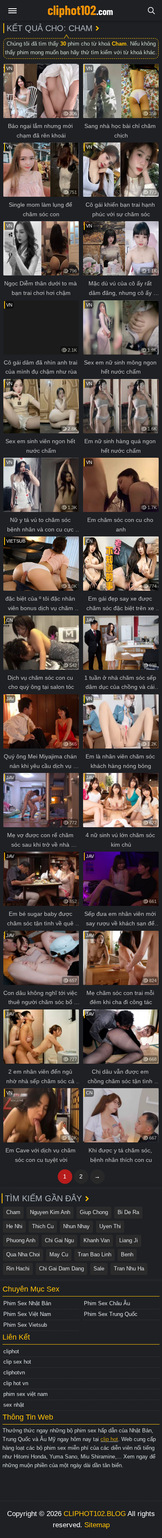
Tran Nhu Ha (129, 1268)
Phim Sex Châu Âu (107, 1303)
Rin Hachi (17, 1268)
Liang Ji (128, 1240)
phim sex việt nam (25, 1394)
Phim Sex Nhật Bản (27, 1303)
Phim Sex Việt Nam (27, 1314)
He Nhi (14, 1226)
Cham (13, 1212)
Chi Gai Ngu (59, 1240)
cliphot (11, 1351)
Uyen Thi (110, 1226)
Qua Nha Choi (23, 1254)
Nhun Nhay (76, 1226)
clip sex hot (17, 1362)
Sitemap (97, 1525)
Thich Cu (43, 1226)
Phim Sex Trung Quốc (110, 1314)
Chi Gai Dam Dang (61, 1268)
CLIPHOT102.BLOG (95, 1514)
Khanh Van (96, 1240)
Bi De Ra (128, 1212)
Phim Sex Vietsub (25, 1325)
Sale (98, 1268)
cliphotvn (14, 1372)
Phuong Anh (20, 1240)
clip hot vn (15, 1383)
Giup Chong (94, 1212)
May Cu (58, 1254)
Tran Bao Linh (94, 1254)
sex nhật (13, 1405)
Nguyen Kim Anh (50, 1212)
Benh (127, 1254)
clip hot (109, 1439)
